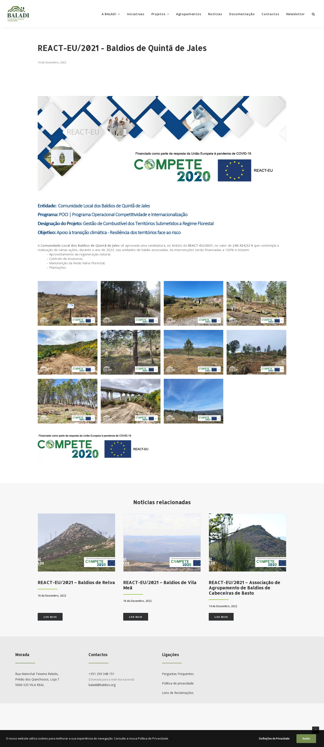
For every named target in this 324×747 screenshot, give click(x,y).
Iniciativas (135, 14)
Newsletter (295, 14)
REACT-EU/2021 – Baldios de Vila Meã (160, 584)
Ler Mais (50, 617)
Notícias (215, 14)
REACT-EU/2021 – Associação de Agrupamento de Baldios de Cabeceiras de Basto (244, 587)
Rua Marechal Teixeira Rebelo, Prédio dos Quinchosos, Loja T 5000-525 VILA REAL (37, 679)
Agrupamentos (188, 14)
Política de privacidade (178, 683)
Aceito (306, 738)
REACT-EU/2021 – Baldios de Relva (76, 582)
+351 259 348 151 (101, 674)
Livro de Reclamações (178, 693)
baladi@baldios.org (102, 685)
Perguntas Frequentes (178, 674)
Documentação (242, 14)
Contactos (270, 14)
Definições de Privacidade (274, 738)
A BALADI (109, 14)
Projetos (158, 14)
